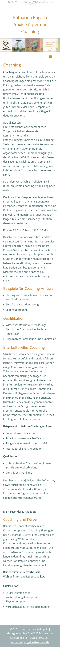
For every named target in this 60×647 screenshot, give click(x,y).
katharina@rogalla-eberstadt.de (38, 2)
